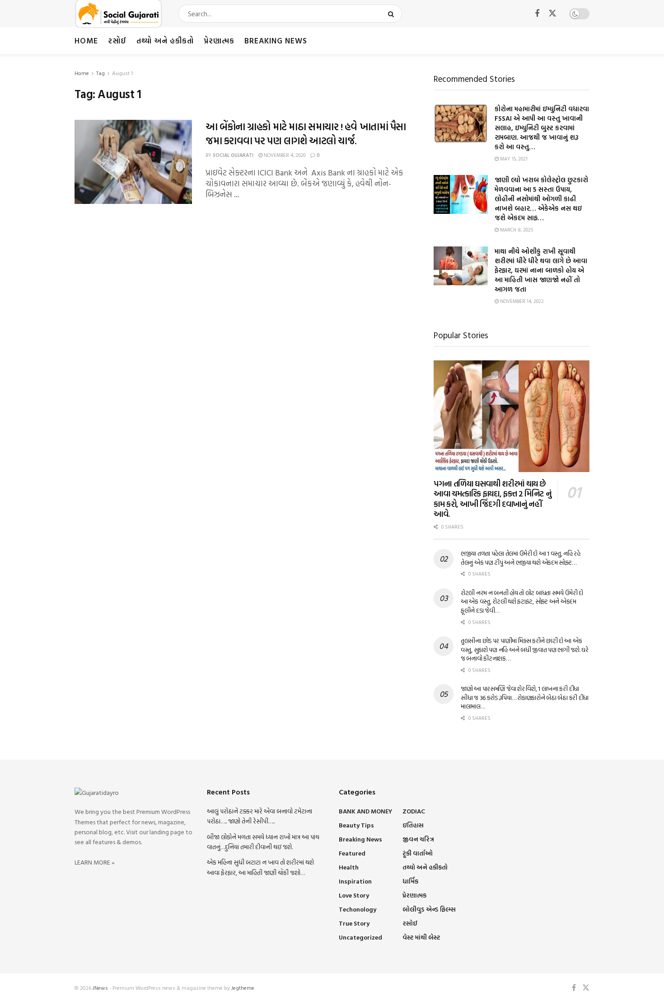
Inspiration (355, 881)
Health (349, 867)
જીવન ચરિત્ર (418, 839)
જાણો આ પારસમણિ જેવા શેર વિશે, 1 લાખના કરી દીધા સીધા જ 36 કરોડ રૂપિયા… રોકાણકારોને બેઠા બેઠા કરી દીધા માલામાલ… (525, 697)
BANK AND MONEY (365, 811)
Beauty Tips (356, 825)
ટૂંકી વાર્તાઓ (417, 853)
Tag (100, 73)
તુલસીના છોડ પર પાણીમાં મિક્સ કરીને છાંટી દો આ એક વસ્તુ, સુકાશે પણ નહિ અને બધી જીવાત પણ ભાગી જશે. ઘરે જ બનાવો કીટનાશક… (525, 649)
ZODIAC (413, 811)
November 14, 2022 (521, 301)
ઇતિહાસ (413, 825)
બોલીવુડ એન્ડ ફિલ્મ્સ (429, 909)
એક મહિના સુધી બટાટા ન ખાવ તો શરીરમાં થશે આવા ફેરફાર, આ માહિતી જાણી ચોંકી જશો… (260, 867)
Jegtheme (242, 987)
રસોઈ (117, 40)
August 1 (122, 73)
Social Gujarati (233, 155)
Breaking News (275, 40)
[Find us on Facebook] (537, 14)
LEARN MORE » (95, 862)
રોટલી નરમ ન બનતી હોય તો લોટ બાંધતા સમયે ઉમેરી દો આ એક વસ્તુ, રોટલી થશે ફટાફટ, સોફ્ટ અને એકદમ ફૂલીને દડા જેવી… (522, 601)
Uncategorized (360, 937)
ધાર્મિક (410, 881)
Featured (352, 853)
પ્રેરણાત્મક (219, 40)
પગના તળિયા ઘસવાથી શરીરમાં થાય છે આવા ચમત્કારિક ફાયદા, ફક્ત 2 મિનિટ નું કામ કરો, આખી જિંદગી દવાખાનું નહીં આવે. (492, 498)
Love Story (354, 895)
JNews (100, 987)
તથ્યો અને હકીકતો (165, 40)
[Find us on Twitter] (552, 13)
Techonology (357, 909)
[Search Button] (392, 14)
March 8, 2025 (516, 229)
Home (86, 40)
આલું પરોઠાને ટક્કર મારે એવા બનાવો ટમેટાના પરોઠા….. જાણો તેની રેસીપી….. (259, 816)
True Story (354, 923)
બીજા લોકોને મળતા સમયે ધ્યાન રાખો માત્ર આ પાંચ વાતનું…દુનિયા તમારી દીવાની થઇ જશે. (263, 841)
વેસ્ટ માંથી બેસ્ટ (421, 937)
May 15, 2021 (513, 158)
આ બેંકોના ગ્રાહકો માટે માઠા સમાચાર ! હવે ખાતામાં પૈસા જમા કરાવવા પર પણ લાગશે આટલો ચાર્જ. (306, 133)
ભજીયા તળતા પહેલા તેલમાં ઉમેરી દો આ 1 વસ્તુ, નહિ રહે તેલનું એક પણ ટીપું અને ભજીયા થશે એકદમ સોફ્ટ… (520, 557)
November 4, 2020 (283, 155)
